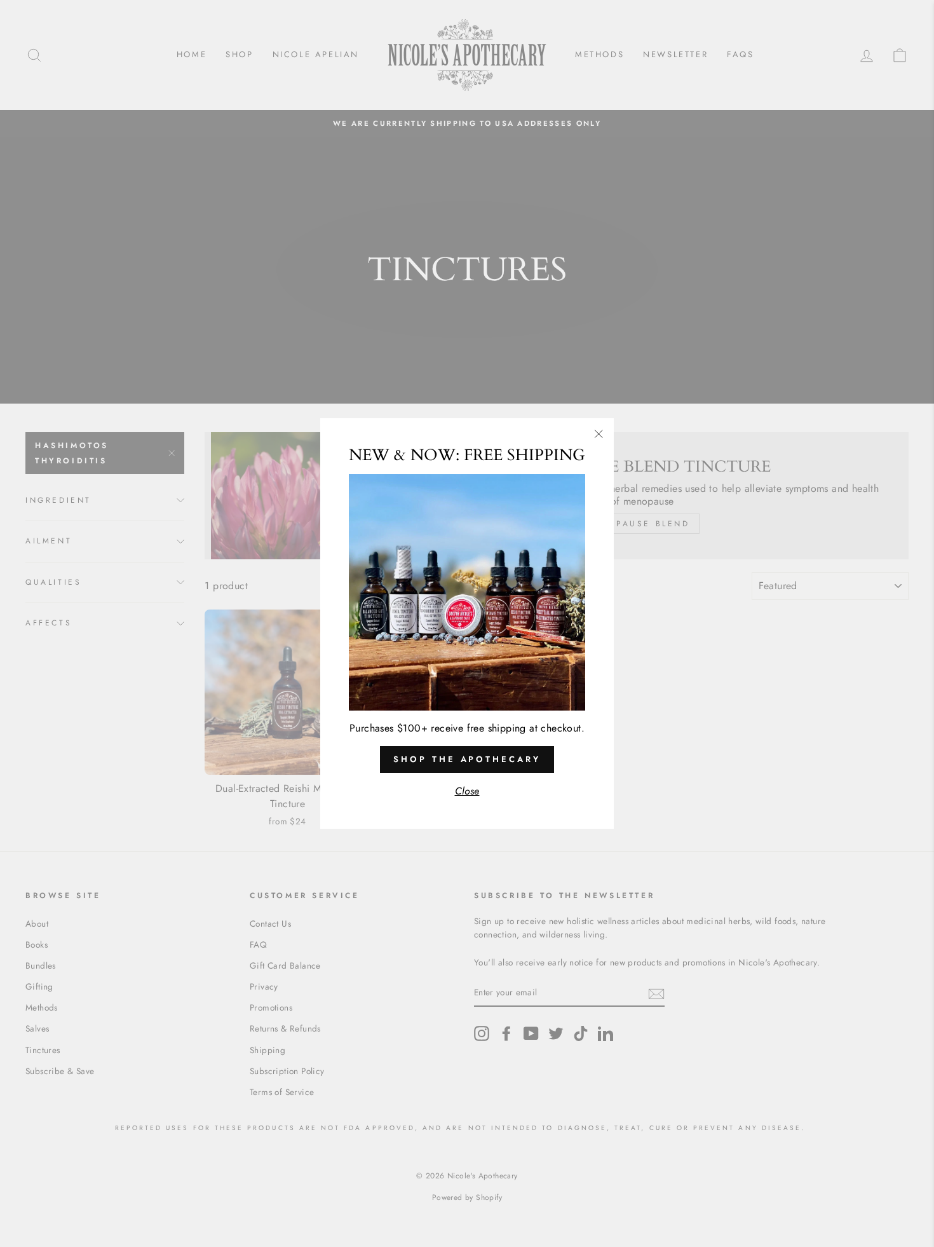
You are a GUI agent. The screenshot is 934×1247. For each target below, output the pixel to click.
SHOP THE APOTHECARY (466, 759)
